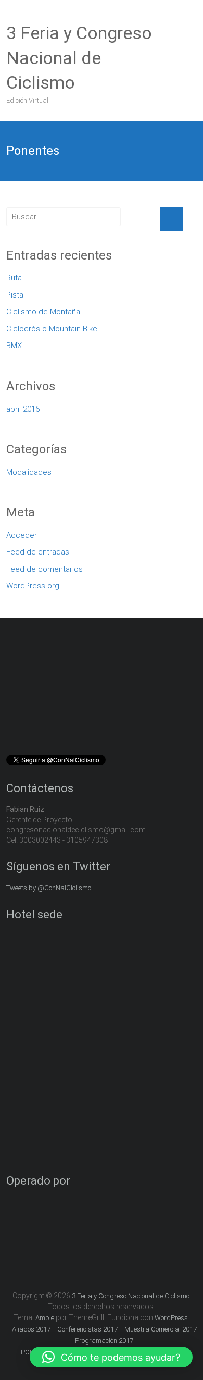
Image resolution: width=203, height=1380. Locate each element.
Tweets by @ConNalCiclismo (48, 888)
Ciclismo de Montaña (43, 311)
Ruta (14, 277)
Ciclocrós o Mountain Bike (51, 329)
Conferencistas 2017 (87, 1329)
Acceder (21, 535)
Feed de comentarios (44, 569)
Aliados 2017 (31, 1329)
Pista (14, 295)
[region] (101, 693)
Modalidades (29, 472)
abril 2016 (23, 409)
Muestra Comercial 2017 (160, 1329)
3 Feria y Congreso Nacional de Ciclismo (79, 57)
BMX (14, 345)
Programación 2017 (104, 1341)
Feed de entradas (37, 552)
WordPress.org (32, 585)
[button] (111, 1357)
